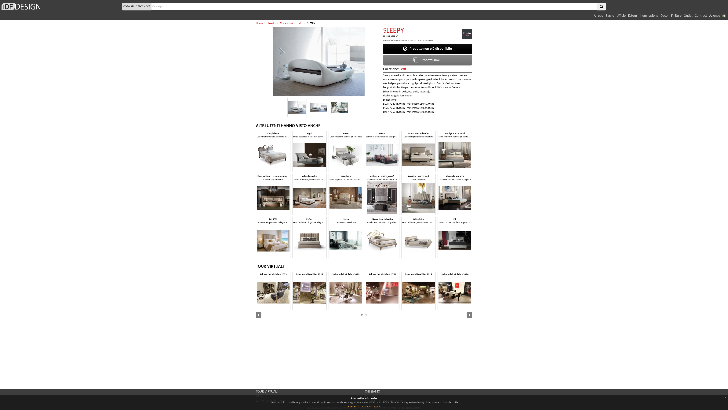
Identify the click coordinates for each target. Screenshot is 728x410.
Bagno (610, 16)
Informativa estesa (371, 407)
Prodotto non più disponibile (429, 49)
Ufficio (621, 16)
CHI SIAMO (372, 391)
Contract (701, 16)
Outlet (688, 16)
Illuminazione (649, 16)
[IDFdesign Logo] (60, 6)
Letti (403, 69)
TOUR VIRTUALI (267, 391)
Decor (665, 16)
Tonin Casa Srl (391, 36)
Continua (353, 406)
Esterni (633, 16)
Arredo (598, 16)
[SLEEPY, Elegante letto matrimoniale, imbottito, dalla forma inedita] (297, 107)
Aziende (714, 16)
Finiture (676, 16)
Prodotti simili (430, 60)
